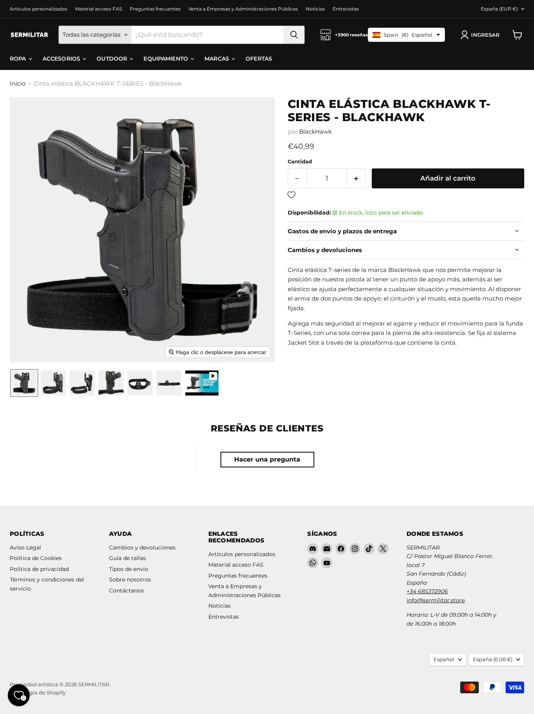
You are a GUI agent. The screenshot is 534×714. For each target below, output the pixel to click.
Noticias (315, 9)
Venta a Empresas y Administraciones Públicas (243, 9)
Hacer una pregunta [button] (267, 459)
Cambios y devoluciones (142, 547)
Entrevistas (346, 9)
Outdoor (113, 58)
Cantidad (300, 162)
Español (444, 659)
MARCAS (217, 58)
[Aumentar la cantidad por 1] (356, 178)
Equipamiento (166, 58)
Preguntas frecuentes (155, 9)
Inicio (17, 83)
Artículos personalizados (38, 9)
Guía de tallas (127, 558)
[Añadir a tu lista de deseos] (406, 195)
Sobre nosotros (130, 579)
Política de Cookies (36, 558)
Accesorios (62, 58)
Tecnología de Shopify (38, 692)
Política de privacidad (39, 569)
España (499, 9)
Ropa (19, 58)
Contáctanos (126, 590)
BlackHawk (315, 131)
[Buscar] (294, 35)
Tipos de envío (128, 569)
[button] (482, 34)
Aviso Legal (25, 547)
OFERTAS (258, 58)
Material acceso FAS (98, 9)
